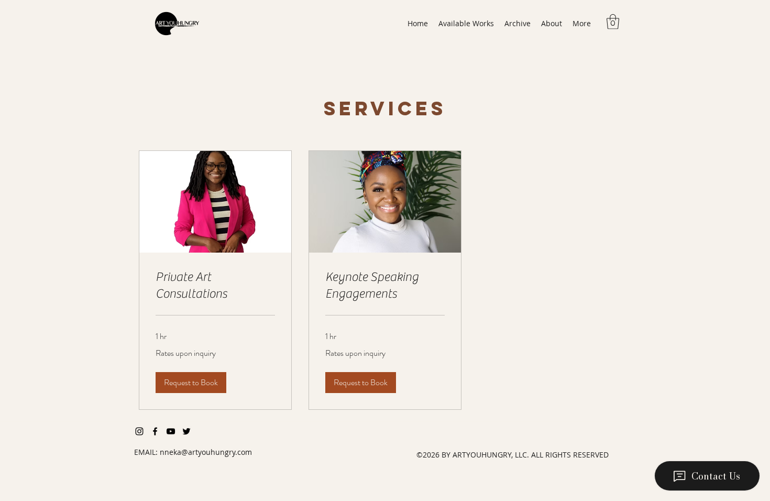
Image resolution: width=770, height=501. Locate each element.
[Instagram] (139, 431)
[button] (466, 23)
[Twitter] (186, 431)
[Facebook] (155, 431)
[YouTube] (171, 431)
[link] (215, 285)
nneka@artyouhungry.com (206, 452)
